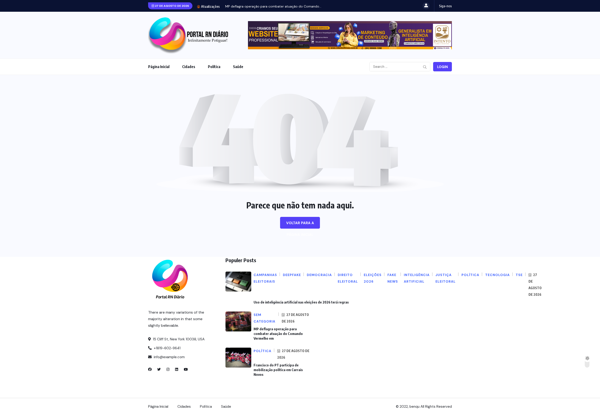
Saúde (238, 66)
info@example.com (169, 357)
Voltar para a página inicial (300, 225)
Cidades (188, 66)
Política (214, 66)
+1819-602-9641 (166, 348)
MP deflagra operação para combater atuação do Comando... (273, 6)
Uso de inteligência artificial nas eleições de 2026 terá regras (301, 302)
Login (442, 67)
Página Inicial (158, 66)
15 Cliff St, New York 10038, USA (178, 339)
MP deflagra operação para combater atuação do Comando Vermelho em (278, 333)
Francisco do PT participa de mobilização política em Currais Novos (278, 370)
